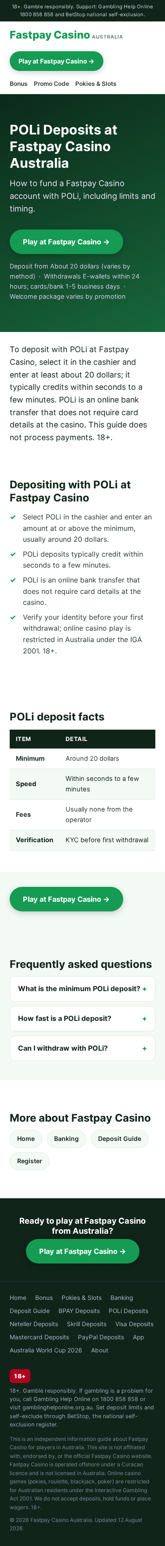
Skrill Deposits (86, 1323)
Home (26, 1138)
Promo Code (51, 83)
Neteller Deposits (34, 1323)
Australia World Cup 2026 (46, 1350)
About (99, 1350)
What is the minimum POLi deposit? (79, 988)
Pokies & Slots (96, 83)
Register (29, 1161)
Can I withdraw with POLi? (63, 1048)
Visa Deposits (134, 1323)
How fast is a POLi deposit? (64, 1018)
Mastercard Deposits (39, 1337)
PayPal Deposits (101, 1337)
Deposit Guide (119, 1138)
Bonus (19, 83)
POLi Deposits (128, 1310)
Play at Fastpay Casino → (56, 61)
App (138, 1337)
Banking (66, 1138)
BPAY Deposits (79, 1310)
